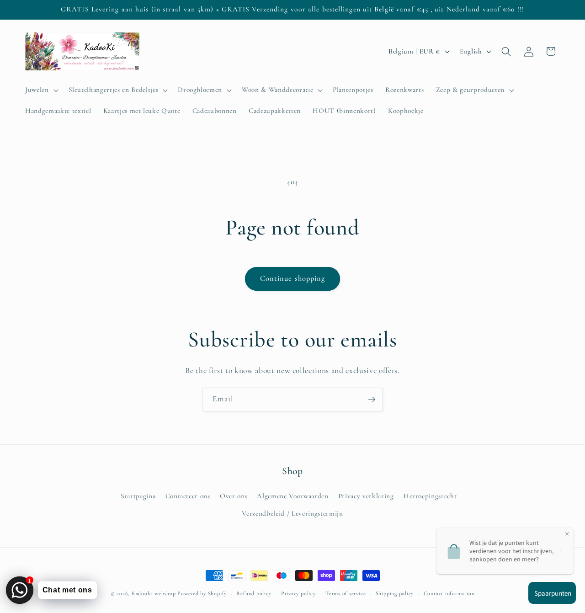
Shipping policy (395, 593)
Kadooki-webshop (154, 593)
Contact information (449, 593)
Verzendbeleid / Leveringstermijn (292, 513)
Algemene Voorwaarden (292, 496)
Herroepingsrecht (430, 496)
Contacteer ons (187, 496)
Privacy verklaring (366, 496)
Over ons (233, 496)
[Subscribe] (372, 399)
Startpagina (138, 496)
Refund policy (253, 593)
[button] (41, 90)
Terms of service (345, 593)
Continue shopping (292, 278)
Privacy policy (298, 593)
